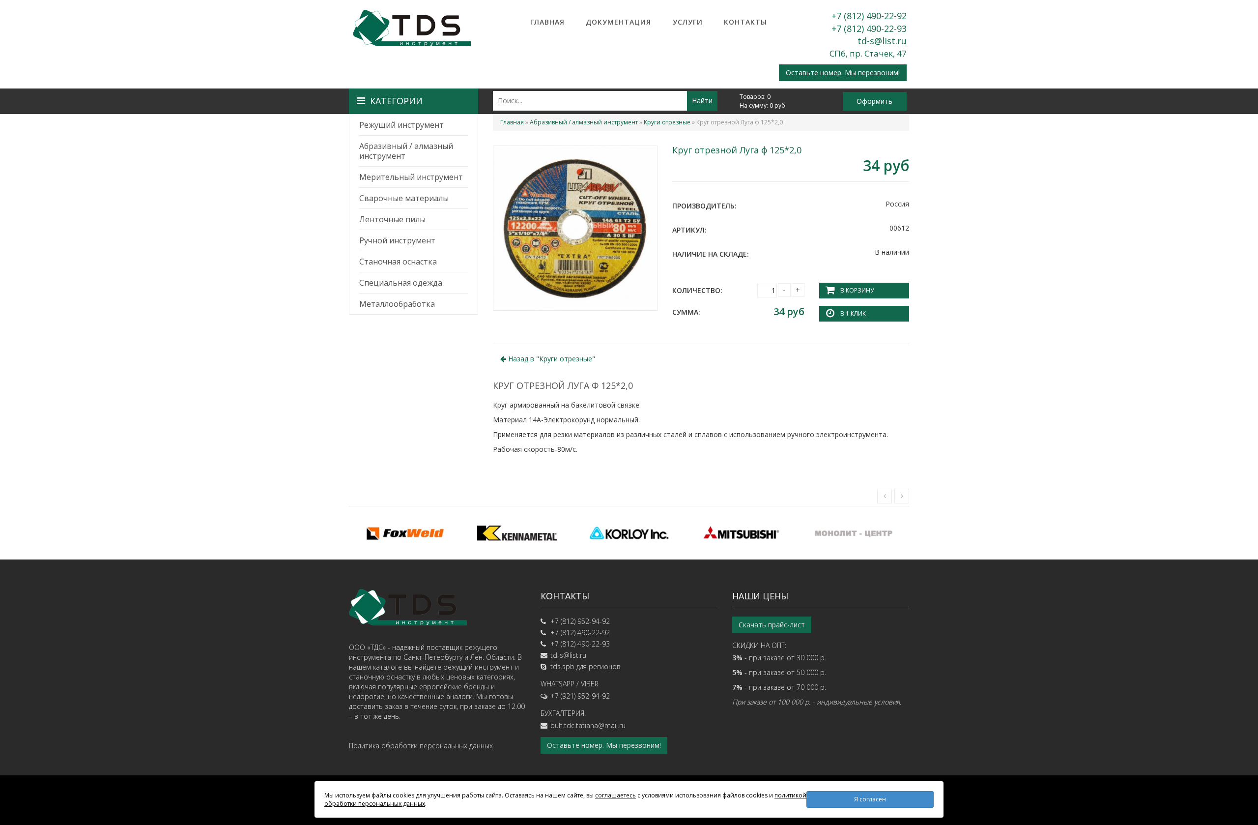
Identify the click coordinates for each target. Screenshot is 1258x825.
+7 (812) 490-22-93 (869, 28)
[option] (405, 533)
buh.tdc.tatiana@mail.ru (588, 725)
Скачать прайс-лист (772, 624)
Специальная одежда (400, 282)
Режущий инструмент (401, 124)
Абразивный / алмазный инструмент (406, 151)
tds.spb (562, 666)
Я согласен (870, 799)
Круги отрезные (667, 122)
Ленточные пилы (392, 219)
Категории (396, 101)
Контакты (745, 22)
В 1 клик (853, 313)
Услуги (688, 22)
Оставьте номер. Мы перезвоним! (843, 72)
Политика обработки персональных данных (421, 745)
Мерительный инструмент (411, 177)
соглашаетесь (615, 795)
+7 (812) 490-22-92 (869, 16)
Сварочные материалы (404, 198)
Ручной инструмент (397, 240)
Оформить (874, 101)
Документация (618, 22)
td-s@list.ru (882, 41)
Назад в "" (550, 358)
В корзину (857, 290)
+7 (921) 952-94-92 (580, 696)
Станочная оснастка (398, 261)
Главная (547, 22)
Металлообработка (397, 303)
